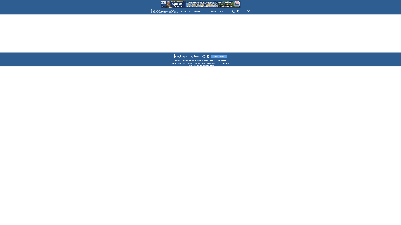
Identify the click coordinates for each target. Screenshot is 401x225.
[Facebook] (238, 11)
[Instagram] (233, 11)
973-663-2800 (225, 63)
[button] (248, 11)
